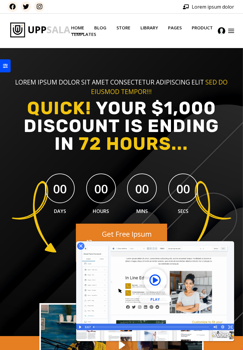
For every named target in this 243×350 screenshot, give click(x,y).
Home (77, 28)
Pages (175, 28)
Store (123, 28)
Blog (100, 28)
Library (149, 28)
